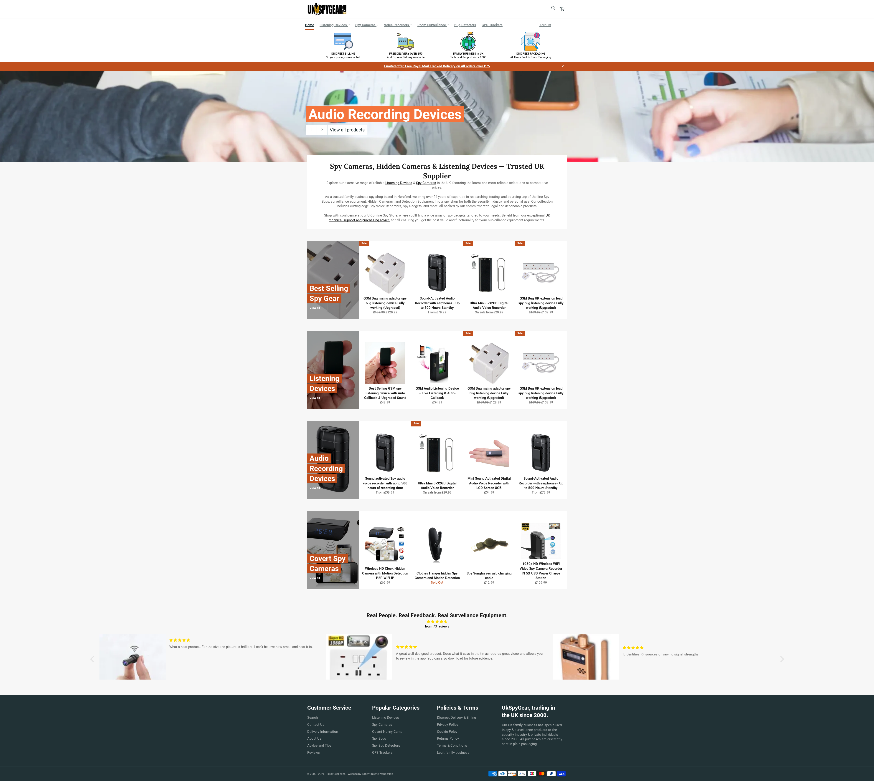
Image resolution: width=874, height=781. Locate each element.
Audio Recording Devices (385, 114)
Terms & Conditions (452, 745)
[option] (437, 116)
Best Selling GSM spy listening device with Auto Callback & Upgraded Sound (385, 393)
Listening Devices (334, 25)
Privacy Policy (447, 725)
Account (545, 25)
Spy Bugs (379, 738)
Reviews (313, 753)
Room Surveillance (432, 25)
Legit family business (453, 753)
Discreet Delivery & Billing (456, 717)
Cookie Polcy (447, 732)
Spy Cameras (365, 25)
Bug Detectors (465, 25)
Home (309, 25)
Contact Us (315, 725)
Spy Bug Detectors (386, 745)
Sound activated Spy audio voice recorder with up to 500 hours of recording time (385, 483)
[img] (437, 621)
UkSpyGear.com (335, 774)
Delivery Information (322, 732)
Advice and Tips (319, 745)
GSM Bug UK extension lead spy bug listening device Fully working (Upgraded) (541, 303)
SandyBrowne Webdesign (377, 774)
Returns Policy (448, 738)
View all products (347, 130)
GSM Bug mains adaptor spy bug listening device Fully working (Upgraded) (385, 303)
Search (312, 717)
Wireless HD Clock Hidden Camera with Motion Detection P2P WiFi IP (385, 573)
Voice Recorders (397, 25)
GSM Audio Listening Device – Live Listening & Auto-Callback (437, 393)
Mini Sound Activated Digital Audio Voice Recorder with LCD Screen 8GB (489, 483)
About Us (314, 738)
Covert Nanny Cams (387, 732)
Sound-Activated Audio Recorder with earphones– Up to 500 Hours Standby (437, 303)
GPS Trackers (492, 25)
